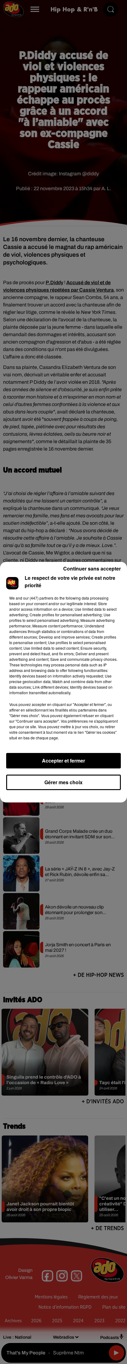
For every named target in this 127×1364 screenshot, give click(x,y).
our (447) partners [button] (38, 598)
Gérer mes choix (63, 782)
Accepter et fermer (63, 760)
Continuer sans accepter (92, 568)
